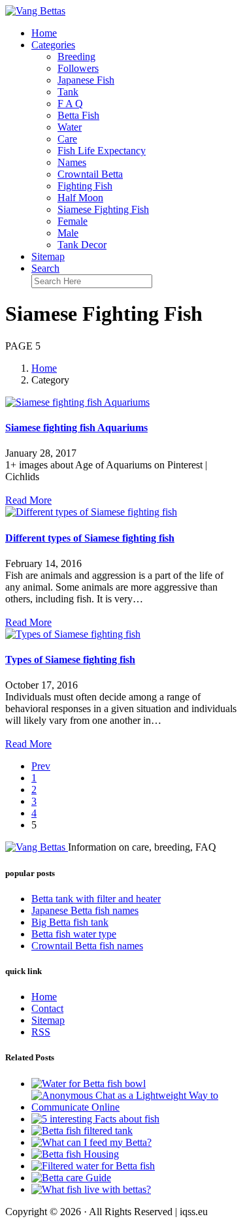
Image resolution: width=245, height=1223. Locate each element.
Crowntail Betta (90, 174)
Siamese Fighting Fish (103, 209)
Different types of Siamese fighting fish (89, 538)
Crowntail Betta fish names (87, 945)
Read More (28, 500)
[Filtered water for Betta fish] (93, 1165)
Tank (67, 91)
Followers (78, 68)
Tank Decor (81, 244)
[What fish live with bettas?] (91, 1189)
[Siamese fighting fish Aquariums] (77, 402)
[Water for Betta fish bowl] (88, 1083)
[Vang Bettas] (35, 10)
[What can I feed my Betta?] (91, 1142)
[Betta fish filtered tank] (82, 1130)
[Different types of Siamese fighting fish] (91, 511)
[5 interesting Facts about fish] (95, 1118)
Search (45, 268)
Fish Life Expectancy (101, 150)
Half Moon (80, 197)
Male (67, 232)
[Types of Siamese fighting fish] (72, 634)
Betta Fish (78, 115)
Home (44, 33)
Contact (47, 1008)
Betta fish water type (73, 933)
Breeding (76, 56)
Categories (53, 44)
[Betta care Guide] (71, 1177)
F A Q (70, 103)
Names (71, 162)
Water (69, 127)
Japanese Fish (85, 80)
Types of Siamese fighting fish (70, 659)
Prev (40, 766)
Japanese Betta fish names (85, 910)
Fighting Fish (84, 185)
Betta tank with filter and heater (96, 898)
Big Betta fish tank (69, 922)
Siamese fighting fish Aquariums (76, 427)
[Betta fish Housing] (75, 1154)
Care (67, 138)
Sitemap (48, 256)
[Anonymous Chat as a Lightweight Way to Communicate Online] (135, 1107)
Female (72, 221)
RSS (40, 1031)
